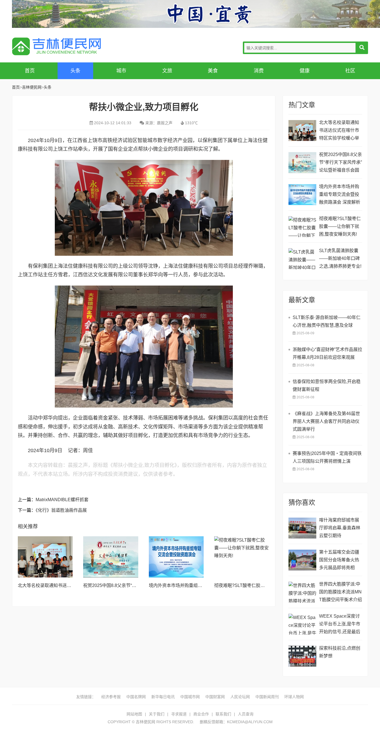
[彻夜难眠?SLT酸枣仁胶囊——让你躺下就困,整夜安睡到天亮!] (241, 557)
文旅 (167, 71)
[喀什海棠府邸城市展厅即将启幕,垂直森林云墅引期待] (302, 528)
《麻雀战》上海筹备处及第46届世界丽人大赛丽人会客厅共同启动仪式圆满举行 (326, 421)
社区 (350, 71)
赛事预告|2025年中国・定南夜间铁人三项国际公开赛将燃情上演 (327, 457)
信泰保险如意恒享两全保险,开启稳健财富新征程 (327, 385)
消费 (259, 71)
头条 (75, 71)
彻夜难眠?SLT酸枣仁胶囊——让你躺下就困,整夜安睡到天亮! (340, 226)
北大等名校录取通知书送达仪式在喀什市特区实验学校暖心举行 (339, 131)
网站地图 (134, 714)
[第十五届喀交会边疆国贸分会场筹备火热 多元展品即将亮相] (302, 560)
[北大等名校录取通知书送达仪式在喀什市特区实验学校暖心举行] (45, 557)
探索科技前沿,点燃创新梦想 (339, 652)
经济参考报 (111, 697)
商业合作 (201, 714)
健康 (305, 71)
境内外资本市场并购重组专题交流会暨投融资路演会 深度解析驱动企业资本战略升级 (339, 195)
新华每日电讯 (163, 697)
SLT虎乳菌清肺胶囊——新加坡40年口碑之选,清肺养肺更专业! (340, 258)
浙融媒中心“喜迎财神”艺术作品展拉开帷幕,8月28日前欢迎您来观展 (327, 353)
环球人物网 (294, 697)
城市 (121, 71)
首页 (30, 71)
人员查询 (245, 714)
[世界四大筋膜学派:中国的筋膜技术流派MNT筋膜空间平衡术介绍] (302, 592)
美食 (213, 71)
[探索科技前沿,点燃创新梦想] (302, 656)
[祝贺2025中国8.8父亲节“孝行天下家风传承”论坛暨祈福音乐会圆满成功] (110, 557)
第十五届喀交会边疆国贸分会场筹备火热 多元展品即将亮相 (339, 560)
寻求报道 (179, 714)
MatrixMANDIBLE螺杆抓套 (62, 499)
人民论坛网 (240, 697)
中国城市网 (190, 697)
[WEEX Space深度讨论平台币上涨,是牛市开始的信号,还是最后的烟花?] (302, 624)
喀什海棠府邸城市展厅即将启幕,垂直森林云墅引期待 (339, 528)
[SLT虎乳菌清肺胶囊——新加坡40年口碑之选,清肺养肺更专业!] (302, 258)
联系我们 (223, 714)
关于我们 (156, 714)
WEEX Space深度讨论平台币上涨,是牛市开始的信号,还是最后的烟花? (339, 625)
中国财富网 (215, 697)
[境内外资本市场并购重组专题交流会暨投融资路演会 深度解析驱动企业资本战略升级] (176, 557)
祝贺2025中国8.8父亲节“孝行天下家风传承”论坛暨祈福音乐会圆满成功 (340, 163)
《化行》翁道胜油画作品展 (61, 510)
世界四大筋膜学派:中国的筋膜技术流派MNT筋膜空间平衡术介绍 (340, 592)
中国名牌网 (136, 697)
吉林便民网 (56, 46)
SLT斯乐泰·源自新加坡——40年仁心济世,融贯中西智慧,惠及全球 (327, 321)
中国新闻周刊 (267, 697)
